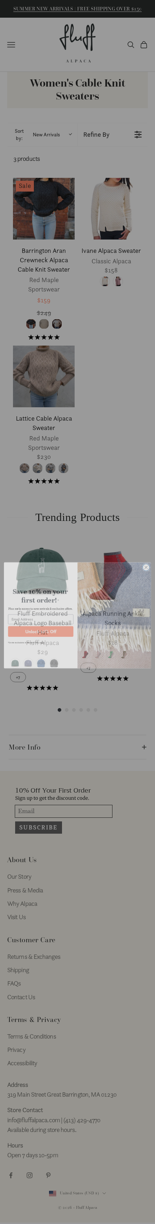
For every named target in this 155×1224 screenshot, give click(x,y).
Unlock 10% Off (41, 628)
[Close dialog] (146, 564)
